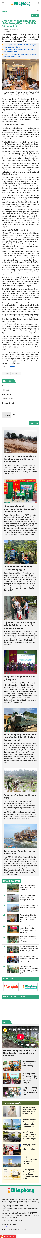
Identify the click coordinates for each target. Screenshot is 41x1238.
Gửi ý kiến (34, 423)
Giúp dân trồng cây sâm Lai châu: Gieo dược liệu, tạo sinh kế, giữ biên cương (19, 1053)
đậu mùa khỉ (16, 373)
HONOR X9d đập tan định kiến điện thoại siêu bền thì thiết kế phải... (29, 1110)
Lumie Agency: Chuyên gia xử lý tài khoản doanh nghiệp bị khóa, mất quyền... (30, 1174)
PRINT (36, 15)
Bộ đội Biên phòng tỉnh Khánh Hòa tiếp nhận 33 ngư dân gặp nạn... (29, 959)
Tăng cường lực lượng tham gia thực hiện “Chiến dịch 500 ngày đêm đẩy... (28, 929)
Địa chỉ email (6, 394)
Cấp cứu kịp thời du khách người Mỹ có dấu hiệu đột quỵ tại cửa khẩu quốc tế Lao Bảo (19, 625)
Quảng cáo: (10, 1224)
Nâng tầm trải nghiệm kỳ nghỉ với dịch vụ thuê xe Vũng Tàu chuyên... (30, 1135)
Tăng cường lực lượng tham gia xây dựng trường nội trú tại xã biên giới (29, 969)
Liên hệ (4, 1227)
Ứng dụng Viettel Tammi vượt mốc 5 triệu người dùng (30, 1147)
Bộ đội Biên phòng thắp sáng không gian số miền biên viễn (29, 1091)
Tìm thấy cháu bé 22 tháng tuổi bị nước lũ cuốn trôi (27, 887)
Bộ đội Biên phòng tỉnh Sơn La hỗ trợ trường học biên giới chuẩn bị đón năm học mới (20, 737)
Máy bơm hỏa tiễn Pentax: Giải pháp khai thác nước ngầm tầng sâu (29, 1123)
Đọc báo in (8, 979)
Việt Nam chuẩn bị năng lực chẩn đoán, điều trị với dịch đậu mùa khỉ (19, 23)
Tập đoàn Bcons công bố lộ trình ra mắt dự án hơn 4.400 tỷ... (30, 1160)
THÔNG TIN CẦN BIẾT (12, 1103)
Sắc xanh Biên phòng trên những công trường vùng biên (28, 939)
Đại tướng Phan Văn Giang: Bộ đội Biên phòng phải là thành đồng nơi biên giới (29, 1078)
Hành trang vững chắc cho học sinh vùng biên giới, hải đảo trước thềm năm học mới (20, 509)
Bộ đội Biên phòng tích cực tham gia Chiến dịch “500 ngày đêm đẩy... (29, 949)
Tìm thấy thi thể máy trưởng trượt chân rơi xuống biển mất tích (27, 897)
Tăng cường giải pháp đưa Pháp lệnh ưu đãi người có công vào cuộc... (28, 918)
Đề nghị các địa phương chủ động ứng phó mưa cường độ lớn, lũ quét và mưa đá (20, 459)
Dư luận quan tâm (11, 881)
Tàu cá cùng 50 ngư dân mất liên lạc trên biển (29, 906)
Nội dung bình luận (8, 403)
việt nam (6, 373)
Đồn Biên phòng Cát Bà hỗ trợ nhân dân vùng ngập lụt (18, 568)
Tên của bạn (6, 386)
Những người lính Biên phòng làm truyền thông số (29, 1063)
